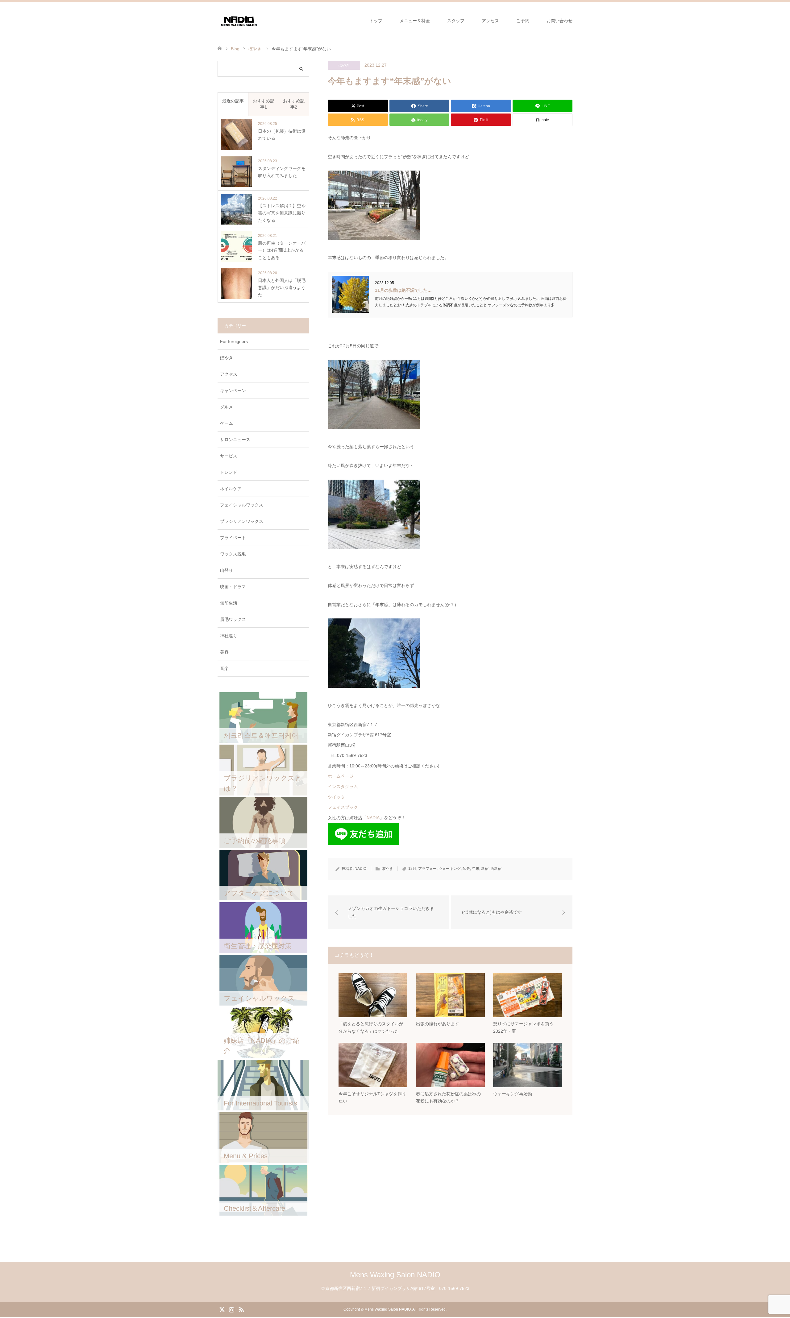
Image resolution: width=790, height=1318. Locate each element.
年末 (475, 868)
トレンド (228, 472)
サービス (228, 455)
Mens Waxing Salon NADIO (395, 1274)
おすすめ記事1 (263, 103)
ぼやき (344, 65)
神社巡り (228, 635)
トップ (375, 20)
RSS (241, 1309)
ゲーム (226, 423)
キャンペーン (233, 390)
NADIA (373, 817)
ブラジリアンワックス (241, 521)
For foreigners (234, 341)
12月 (412, 868)
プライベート (233, 537)
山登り (226, 570)
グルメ (226, 406)
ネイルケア (231, 488)
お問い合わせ (559, 20)
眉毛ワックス (233, 619)
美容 (224, 652)
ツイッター (338, 797)
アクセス (490, 20)
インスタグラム (343, 786)
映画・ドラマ (233, 586)
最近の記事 (233, 100)
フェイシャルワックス (241, 504)
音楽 (224, 668)
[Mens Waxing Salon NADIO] (239, 20)
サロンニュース (235, 439)
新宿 (485, 868)
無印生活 (228, 603)
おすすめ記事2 (294, 103)
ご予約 (522, 20)
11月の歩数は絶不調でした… (403, 290)
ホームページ (341, 776)
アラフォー (427, 868)
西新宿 (495, 868)
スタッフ (455, 20)
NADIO (360, 868)
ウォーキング (450, 868)
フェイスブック (343, 807)
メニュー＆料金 (415, 20)
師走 (466, 868)
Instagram (231, 1309)
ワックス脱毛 (233, 554)
